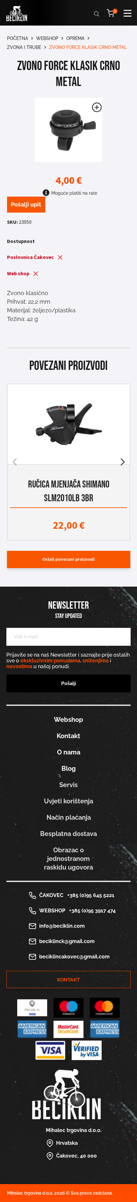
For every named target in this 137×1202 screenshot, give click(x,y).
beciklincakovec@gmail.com (74, 957)
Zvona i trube (24, 47)
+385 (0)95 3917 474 (91, 911)
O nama (68, 752)
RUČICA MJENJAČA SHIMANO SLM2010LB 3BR (68, 491)
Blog (68, 768)
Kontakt (68, 736)
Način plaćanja (69, 817)
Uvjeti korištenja (68, 801)
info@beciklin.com (62, 926)
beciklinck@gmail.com (67, 941)
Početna (17, 38)
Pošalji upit (26, 204)
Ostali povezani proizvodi (68, 559)
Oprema (75, 38)
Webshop (47, 38)
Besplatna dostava (68, 834)
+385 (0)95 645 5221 (89, 895)
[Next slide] (122, 462)
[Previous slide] (14, 462)
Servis (68, 785)
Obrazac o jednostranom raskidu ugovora (68, 858)
